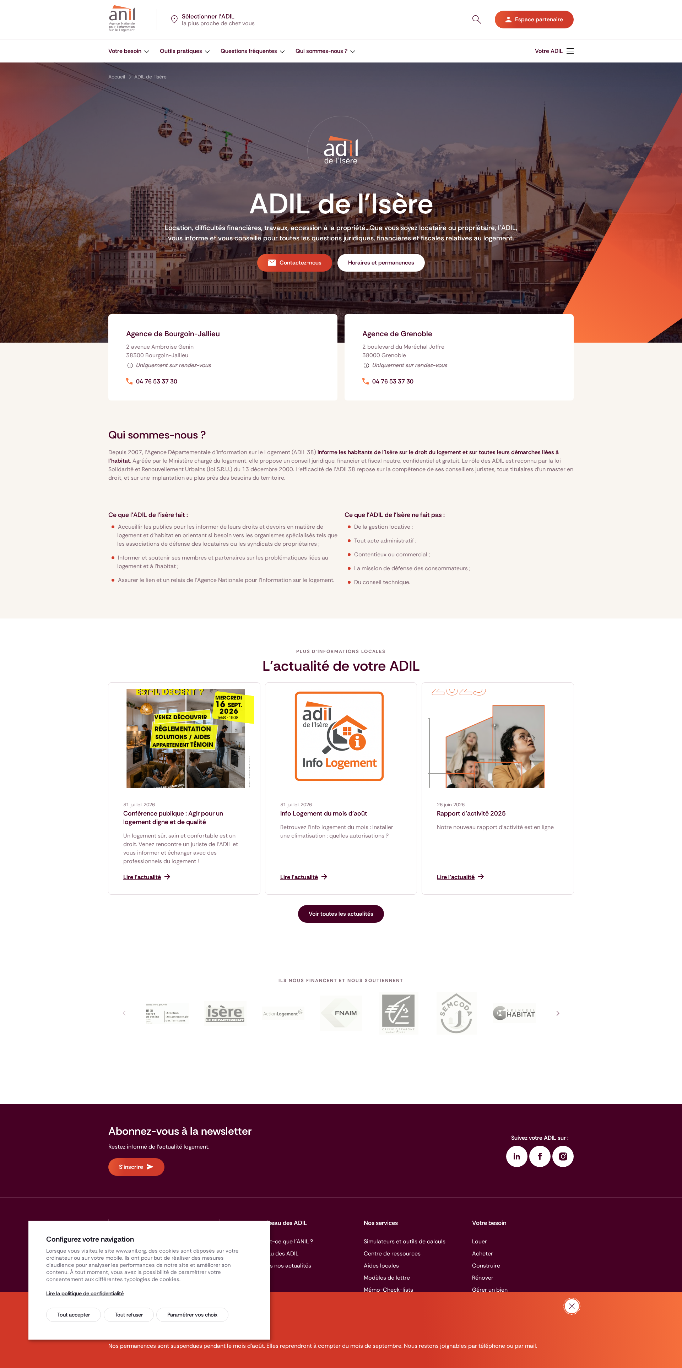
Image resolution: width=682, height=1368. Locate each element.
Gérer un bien (490, 1289)
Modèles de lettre (387, 1277)
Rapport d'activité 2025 (471, 813)
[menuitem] (129, 50)
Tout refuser (129, 1314)
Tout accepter (73, 1314)
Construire (486, 1265)
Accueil (116, 76)
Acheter (482, 1253)
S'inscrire (131, 1167)
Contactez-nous (300, 262)
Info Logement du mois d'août (323, 813)
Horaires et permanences (381, 262)
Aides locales (381, 1265)
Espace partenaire (539, 19)
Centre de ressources (392, 1253)
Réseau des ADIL (276, 1253)
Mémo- (388, 1289)
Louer (479, 1241)
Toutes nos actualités (283, 1265)
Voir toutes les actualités (341, 913)
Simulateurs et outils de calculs (404, 1241)
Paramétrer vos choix (192, 1314)
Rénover (482, 1277)
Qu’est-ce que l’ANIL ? (284, 1241)
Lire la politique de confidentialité (85, 1293)
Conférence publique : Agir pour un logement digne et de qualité (173, 817)
